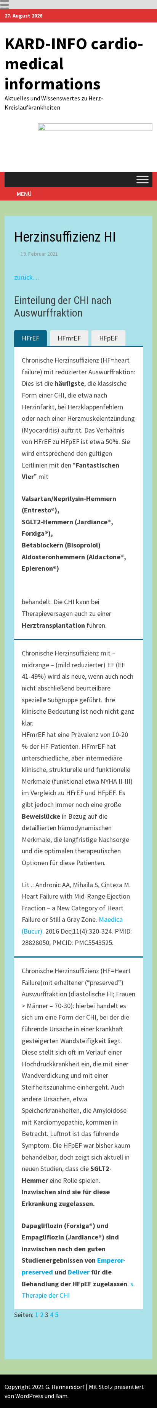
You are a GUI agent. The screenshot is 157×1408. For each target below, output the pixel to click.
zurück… (27, 277)
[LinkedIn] (148, 15)
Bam (61, 1396)
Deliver (79, 1272)
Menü (24, 193)
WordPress (29, 1396)
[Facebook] (139, 15)
